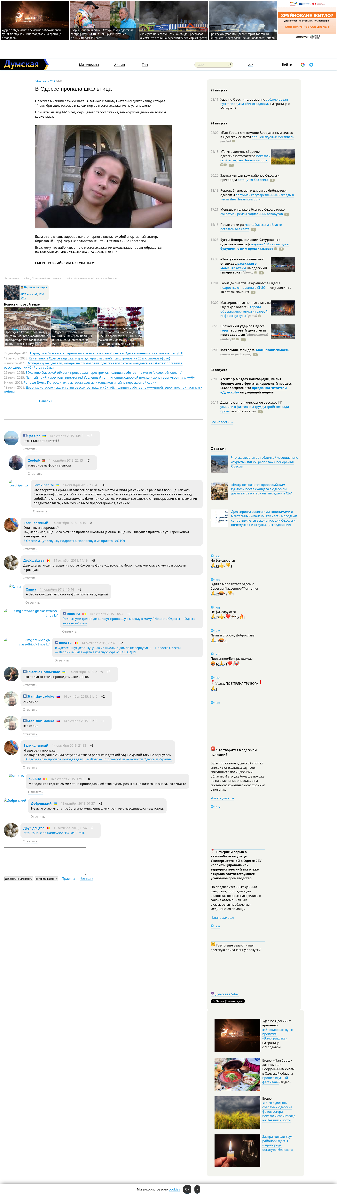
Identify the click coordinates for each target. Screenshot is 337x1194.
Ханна (31, 589)
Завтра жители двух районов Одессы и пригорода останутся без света (277, 1143)
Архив (119, 65)
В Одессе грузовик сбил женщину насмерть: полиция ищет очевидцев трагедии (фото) (72, 338)
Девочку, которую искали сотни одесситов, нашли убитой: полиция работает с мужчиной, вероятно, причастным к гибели (103, 389)
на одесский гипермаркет (243, 270)
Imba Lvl (73, 614)
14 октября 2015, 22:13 (66, 460)
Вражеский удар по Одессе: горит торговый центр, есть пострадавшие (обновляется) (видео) (242, 36)
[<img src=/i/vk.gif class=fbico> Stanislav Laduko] (11, 705)
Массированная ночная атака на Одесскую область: (245, 304)
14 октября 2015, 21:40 (80, 696)
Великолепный (35, 523)
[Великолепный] (11, 531)
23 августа (219, 370)
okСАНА (35, 779)
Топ (145, 65)
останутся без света (253, 180)
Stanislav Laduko (40, 696)
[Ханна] (15, 586)
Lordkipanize (44, 485)
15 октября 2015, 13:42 (71, 828)
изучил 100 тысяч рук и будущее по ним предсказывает (254, 246)
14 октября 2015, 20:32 (98, 643)
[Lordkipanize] (19, 485)
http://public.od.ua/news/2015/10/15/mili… (54, 833)
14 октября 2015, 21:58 (69, 745)
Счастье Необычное (43, 672)
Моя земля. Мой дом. (238, 350)
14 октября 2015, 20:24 (106, 614)
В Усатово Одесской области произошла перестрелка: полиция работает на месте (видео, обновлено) (104, 372)
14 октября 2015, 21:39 (86, 672)
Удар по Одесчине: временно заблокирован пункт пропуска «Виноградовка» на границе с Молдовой (31, 34)
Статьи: (218, 448)
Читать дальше (222, 798)
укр (250, 64)
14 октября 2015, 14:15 (66, 436)
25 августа (219, 90)
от (243, 411)
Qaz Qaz (33, 436)
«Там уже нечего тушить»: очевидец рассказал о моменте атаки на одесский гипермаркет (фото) (173, 36)
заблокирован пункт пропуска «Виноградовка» (254, 101)
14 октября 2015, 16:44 (57, 589)
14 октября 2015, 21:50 (80, 721)
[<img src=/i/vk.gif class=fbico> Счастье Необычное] (11, 680)
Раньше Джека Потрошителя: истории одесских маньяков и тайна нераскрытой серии (90, 382)
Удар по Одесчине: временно (243, 99)
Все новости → (222, 422)
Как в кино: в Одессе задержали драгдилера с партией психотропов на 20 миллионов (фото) (99, 358)
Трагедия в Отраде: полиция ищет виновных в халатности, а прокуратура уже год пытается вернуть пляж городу (26, 338)
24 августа (219, 123)
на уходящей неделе (256, 392)
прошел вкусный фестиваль (273, 137)
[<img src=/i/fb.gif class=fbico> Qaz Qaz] (11, 444)
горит (225, 330)
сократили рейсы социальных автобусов (251, 214)
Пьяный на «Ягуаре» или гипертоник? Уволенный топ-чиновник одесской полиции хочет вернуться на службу (110, 377)
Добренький (41, 803)
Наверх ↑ (45, 401)
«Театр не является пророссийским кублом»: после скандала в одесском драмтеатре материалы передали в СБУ (261, 489)
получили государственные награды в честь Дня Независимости (257, 197)
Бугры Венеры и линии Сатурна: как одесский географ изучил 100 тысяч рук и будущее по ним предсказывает (102, 34)
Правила (68, 878)
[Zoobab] (16, 469)
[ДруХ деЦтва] (11, 569)
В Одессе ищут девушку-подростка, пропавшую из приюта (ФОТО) (74, 541)
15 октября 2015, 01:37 (78, 803)
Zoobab (34, 460)
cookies (174, 1189)
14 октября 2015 (45, 81)
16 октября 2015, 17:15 (67, 779)
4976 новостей (28, 294)
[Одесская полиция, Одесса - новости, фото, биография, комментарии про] (12, 299)
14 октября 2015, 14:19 (71, 560)
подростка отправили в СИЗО (243, 287)
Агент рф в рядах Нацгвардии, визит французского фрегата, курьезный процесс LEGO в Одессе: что (256, 383)
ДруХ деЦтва (33, 560)
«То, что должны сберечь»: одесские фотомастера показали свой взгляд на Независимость (278, 1112)
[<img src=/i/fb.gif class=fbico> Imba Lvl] (31, 615)
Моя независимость (272, 350)
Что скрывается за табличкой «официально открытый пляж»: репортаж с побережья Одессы (264, 461)
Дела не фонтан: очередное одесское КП (251, 402)
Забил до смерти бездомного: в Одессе (250, 283)
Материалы (89, 65)
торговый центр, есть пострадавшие (244, 334)
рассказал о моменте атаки (238, 265)
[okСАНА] (16, 776)
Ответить (30, 449)
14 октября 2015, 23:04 (80, 485)
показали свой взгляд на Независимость (245, 158)
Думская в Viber (227, 994)
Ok (187, 1189)
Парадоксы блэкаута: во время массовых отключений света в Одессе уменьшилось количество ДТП (106, 353)
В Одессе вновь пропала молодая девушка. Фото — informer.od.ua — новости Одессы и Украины (97, 759)
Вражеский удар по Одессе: (242, 326)
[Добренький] (15, 800)
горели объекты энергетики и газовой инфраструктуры (244, 311)
